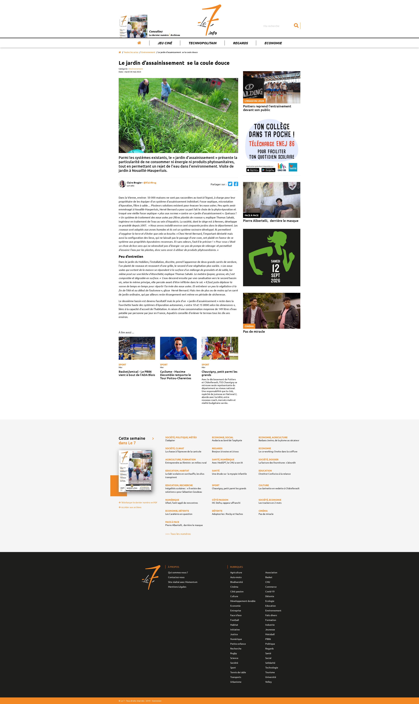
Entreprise (235, 610)
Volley (268, 681)
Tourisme (270, 672)
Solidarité (270, 662)
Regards (240, 43)
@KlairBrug (150, 182)
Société (234, 662)
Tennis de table (238, 672)
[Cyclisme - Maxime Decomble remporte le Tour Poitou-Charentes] (178, 348)
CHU (267, 581)
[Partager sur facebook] (235, 184)
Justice (234, 634)
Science (234, 657)
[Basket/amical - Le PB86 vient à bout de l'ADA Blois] (137, 348)
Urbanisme (235, 681)
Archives (175, 34)
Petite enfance (238, 643)
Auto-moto (236, 577)
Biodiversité (236, 581)
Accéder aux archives (131, 507)
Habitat (234, 624)
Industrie (270, 624)
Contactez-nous (176, 577)
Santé (268, 653)
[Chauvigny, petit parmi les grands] (220, 348)
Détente (269, 596)
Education (270, 605)
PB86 (268, 638)
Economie (273, 43)
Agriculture (236, 572)
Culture (234, 596)
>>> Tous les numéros (178, 533)
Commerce (271, 586)
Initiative (235, 629)
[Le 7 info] (209, 20)
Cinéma (234, 586)
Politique (270, 643)
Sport (122, 364)
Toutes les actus (131, 52)
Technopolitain (202, 43)
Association (271, 572)
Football (234, 619)
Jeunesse (270, 629)
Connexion (157, 700)
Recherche (235, 648)
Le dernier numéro (159, 34)
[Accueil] (139, 42)
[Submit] (296, 25)
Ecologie (269, 600)
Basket (268, 577)
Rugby (233, 653)
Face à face (236, 615)
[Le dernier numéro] (134, 26)
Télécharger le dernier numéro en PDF (139, 502)
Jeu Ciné (165, 43)
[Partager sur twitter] (229, 184)
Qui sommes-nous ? (178, 572)
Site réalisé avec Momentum (182, 581)
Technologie (271, 667)
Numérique (236, 638)
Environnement (148, 52)
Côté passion (237, 591)
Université (270, 676)
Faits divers (271, 615)
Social (268, 657)
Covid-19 (269, 591)
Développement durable (242, 600)
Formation (270, 619)
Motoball (270, 634)
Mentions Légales (177, 586)
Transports (235, 676)
